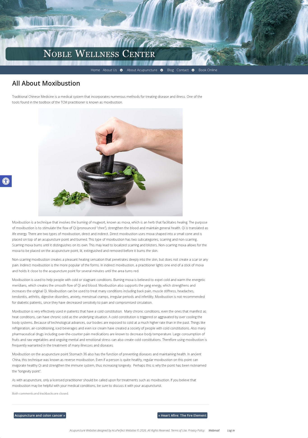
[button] (6, 181)
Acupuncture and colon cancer (40, 415)
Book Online (208, 70)
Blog (170, 70)
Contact (183, 70)
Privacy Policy (196, 430)
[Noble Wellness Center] (154, 33)
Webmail (214, 430)
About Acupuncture (142, 70)
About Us (110, 70)
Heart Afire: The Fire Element (182, 415)
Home (95, 70)
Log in (231, 430)
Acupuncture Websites (83, 430)
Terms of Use (179, 430)
